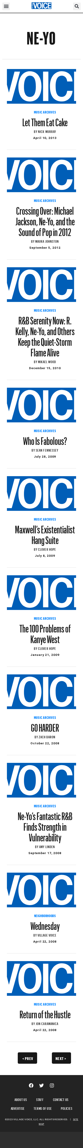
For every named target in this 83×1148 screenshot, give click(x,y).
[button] (6, 6)
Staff (40, 1099)
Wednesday (45, 924)
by (36, 131)
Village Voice (47, 934)
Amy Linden (47, 846)
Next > (61, 1058)
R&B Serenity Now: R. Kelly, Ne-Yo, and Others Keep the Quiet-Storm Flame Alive (45, 334)
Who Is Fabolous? (45, 439)
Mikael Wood (47, 361)
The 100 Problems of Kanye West (45, 631)
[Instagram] (51, 1085)
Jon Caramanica (47, 1023)
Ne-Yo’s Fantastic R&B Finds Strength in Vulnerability (45, 824)
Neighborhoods (45, 915)
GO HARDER (45, 725)
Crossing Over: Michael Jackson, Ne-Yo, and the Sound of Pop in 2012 (45, 219)
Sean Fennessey (47, 449)
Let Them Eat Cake (45, 120)
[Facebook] (31, 1085)
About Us (21, 1099)
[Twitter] (41, 1085)
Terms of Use (43, 1107)
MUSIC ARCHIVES (45, 111)
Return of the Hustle (45, 1012)
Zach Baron (47, 736)
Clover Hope (47, 548)
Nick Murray (47, 131)
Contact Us (61, 1099)
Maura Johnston (47, 240)
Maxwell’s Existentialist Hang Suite (45, 532)
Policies (66, 1107)
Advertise (18, 1107)
